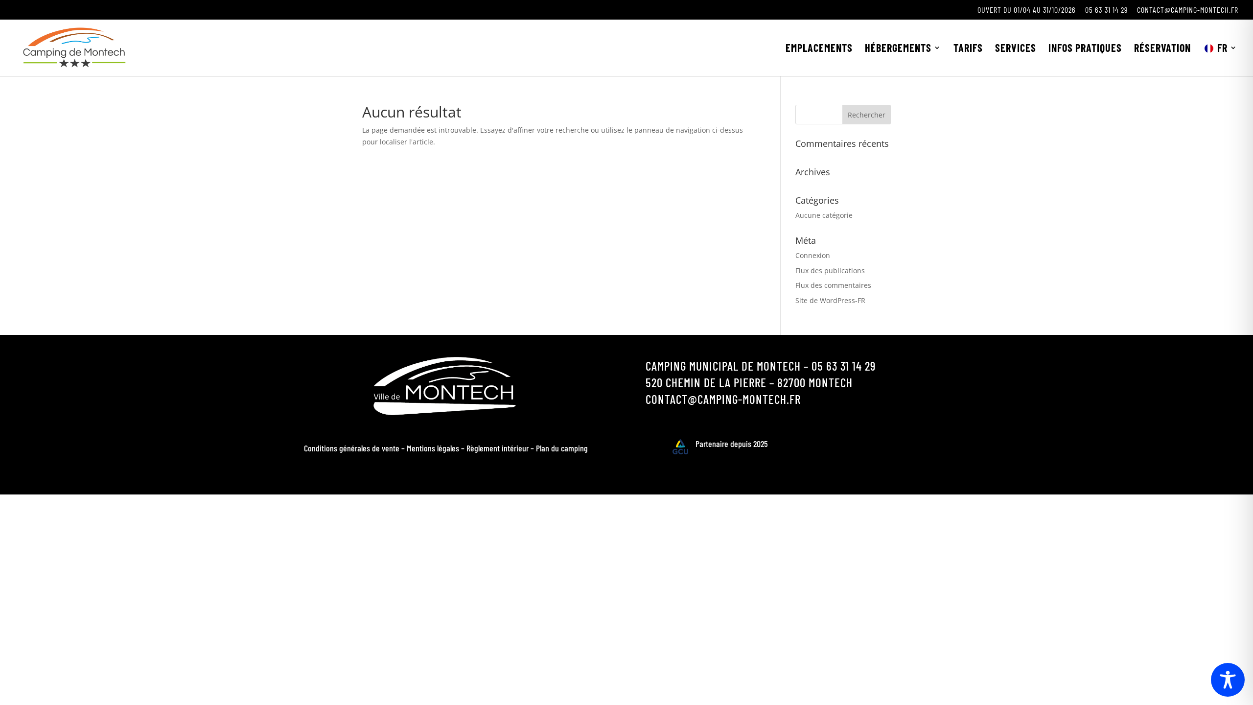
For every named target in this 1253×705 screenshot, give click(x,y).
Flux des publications (830, 270)
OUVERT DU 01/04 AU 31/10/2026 (1026, 10)
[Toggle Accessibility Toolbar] (1228, 680)
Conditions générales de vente (351, 448)
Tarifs (968, 49)
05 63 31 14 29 (1106, 10)
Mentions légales (433, 448)
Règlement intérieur (497, 448)
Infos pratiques (1085, 49)
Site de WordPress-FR (830, 300)
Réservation (1162, 49)
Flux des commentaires (833, 285)
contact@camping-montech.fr (1187, 10)
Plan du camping (562, 448)
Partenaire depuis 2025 (732, 443)
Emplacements (819, 49)
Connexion (812, 255)
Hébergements (898, 49)
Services (1015, 49)
